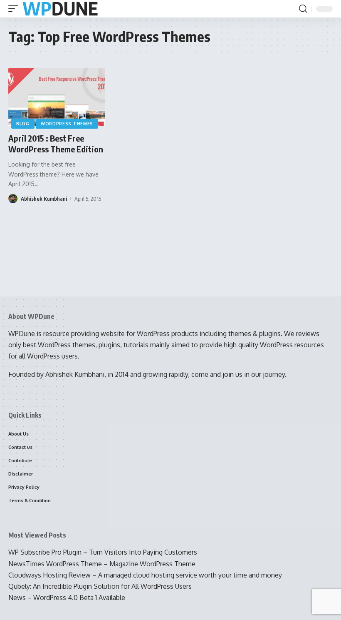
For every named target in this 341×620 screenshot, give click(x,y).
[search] (303, 9)
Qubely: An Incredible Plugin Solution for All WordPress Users (100, 586)
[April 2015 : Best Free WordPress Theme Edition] (56, 97)
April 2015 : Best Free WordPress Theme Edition (55, 143)
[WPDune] (60, 9)
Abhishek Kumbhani (44, 198)
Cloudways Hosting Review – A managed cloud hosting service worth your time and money (145, 575)
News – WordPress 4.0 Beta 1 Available (66, 597)
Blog (23, 123)
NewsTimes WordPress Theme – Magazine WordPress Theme (101, 564)
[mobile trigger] (15, 9)
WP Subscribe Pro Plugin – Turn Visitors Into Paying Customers (102, 552)
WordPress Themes (67, 123)
